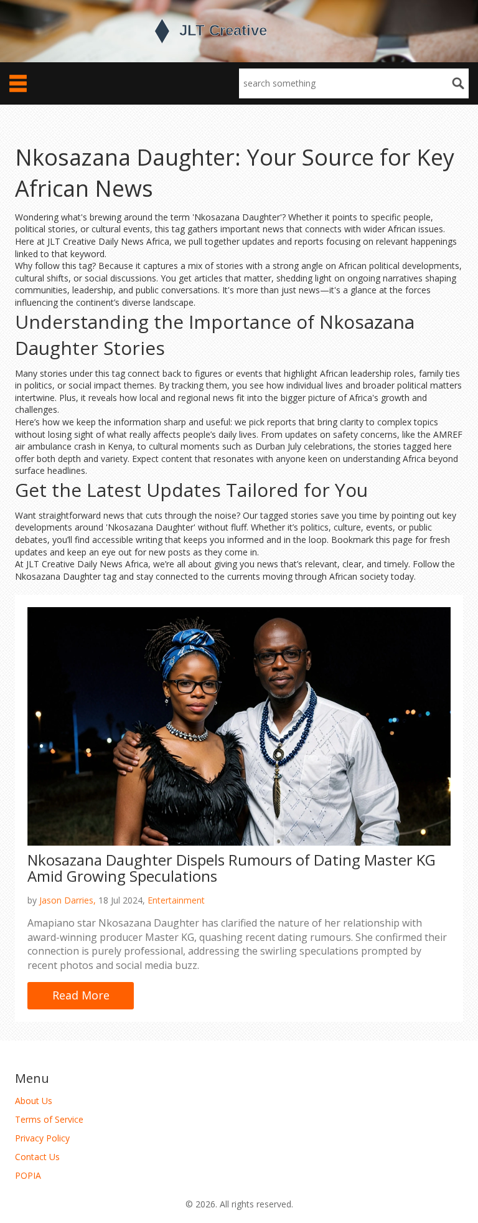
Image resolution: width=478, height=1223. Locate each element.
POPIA (28, 1175)
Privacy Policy (42, 1138)
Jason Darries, (67, 900)
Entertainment (176, 900)
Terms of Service (49, 1119)
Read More (81, 995)
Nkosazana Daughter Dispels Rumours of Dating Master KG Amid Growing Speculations (231, 867)
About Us (33, 1101)
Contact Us (37, 1157)
